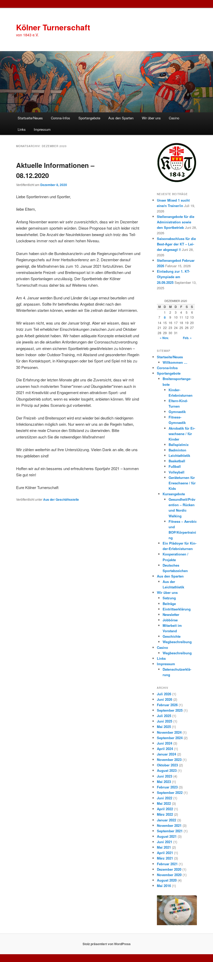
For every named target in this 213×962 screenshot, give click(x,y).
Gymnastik (177, 411)
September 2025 (170, 710)
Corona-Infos (60, 117)
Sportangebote (89, 117)
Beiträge (169, 603)
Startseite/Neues (30, 117)
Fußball (175, 466)
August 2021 (167, 836)
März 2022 (165, 814)
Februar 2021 (167, 863)
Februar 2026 (167, 704)
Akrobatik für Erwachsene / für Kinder (182, 434)
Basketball (177, 460)
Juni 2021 (164, 841)
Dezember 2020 (169, 869)
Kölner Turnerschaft (53, 27)
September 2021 (170, 830)
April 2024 (165, 748)
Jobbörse (170, 619)
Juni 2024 (164, 743)
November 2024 (169, 732)
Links (22, 129)
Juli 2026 (164, 693)
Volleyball (176, 472)
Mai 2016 (164, 885)
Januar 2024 (166, 754)
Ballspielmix (179, 444)
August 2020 (167, 880)
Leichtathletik (179, 455)
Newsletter (171, 614)
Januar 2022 (166, 819)
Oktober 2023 (167, 764)
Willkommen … (175, 362)
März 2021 (165, 858)
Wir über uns (151, 117)
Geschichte (172, 636)
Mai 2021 (164, 847)
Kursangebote (174, 493)
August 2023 (167, 770)
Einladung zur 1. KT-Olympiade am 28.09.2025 (173, 277)
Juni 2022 (164, 797)
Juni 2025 (164, 721)
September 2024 (170, 737)
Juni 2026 (164, 699)
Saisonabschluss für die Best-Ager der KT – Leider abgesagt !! (176, 244)
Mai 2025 (164, 726)
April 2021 (165, 852)
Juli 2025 (164, 715)
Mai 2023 (164, 781)
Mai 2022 (164, 803)
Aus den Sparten (121, 117)
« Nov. (164, 337)
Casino (174, 117)
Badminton (177, 450)
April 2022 (165, 808)
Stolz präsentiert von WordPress (107, 944)
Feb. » (187, 337)
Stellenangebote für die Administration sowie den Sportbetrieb (175, 222)
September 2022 (170, 792)
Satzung (169, 597)
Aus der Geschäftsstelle (61, 499)
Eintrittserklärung (177, 609)
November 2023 (169, 759)
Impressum (42, 129)
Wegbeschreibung (177, 641)
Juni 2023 (164, 776)
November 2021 (169, 825)
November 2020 (169, 874)
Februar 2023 (167, 787)
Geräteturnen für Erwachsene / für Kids (182, 483)
